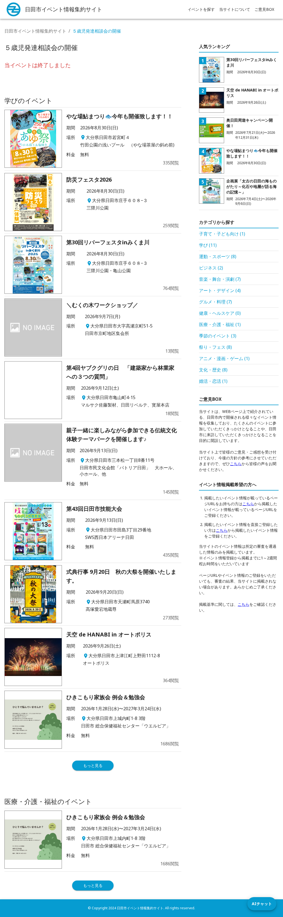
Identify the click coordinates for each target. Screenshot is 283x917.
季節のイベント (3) (217, 336)
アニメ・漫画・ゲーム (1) (224, 358)
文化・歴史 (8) (213, 370)
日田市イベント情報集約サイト (35, 31)
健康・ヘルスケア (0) (220, 313)
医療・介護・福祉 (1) (220, 324)
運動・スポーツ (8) (217, 256)
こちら (236, 463)
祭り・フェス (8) (215, 347)
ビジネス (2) (211, 268)
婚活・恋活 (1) (213, 381)
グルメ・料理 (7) (215, 302)
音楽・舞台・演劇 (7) (220, 279)
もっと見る (93, 765)
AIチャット (262, 903)
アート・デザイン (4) (220, 290)
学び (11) (208, 245)
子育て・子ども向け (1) (222, 234)
